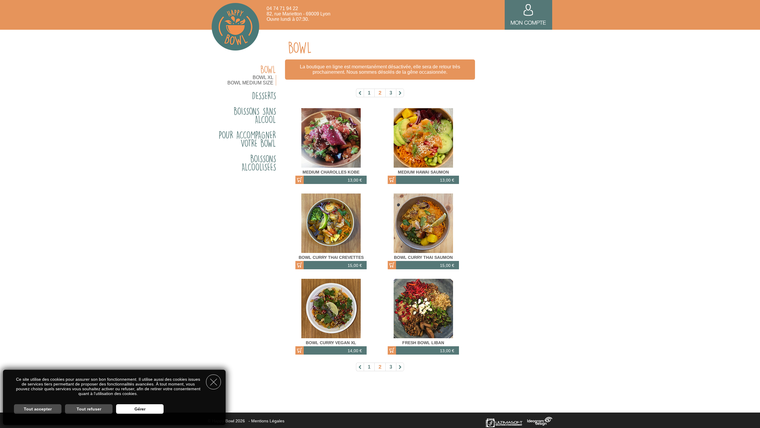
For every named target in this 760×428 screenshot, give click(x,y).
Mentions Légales (267, 420)
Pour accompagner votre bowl (247, 139)
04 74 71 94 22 (282, 8)
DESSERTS (264, 96)
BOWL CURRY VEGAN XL (331, 342)
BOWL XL (263, 77)
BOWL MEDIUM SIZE (250, 82)
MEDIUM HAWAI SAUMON (423, 172)
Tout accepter (38, 409)
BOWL (268, 69)
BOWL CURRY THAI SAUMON (423, 257)
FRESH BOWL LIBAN (423, 342)
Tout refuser (89, 409)
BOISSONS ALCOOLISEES (259, 163)
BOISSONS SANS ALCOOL (255, 115)
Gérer (139, 409)
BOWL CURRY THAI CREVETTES (331, 257)
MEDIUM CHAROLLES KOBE (331, 172)
